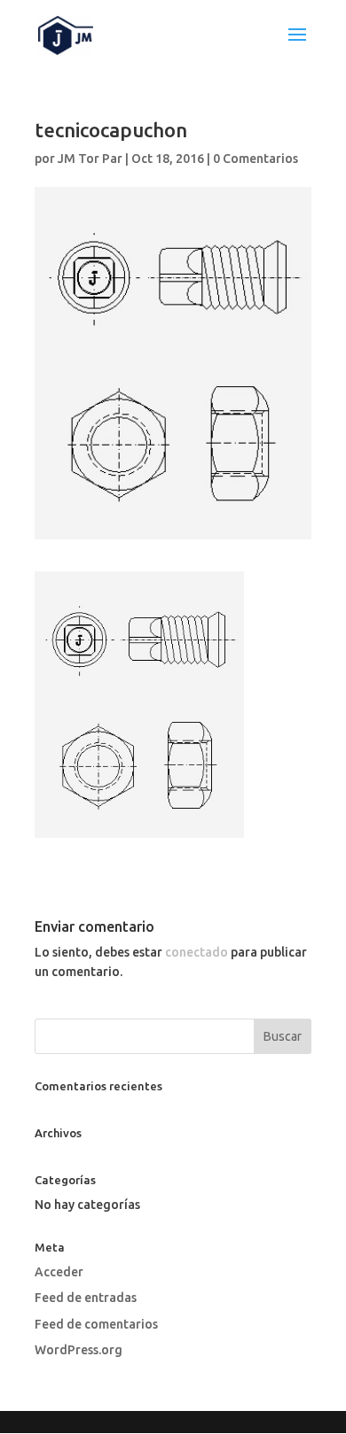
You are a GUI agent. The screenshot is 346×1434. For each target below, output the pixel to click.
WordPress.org (78, 1350)
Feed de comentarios (96, 1324)
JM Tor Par (90, 158)
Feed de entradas (86, 1298)
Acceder (59, 1272)
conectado (196, 952)
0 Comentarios (255, 158)
